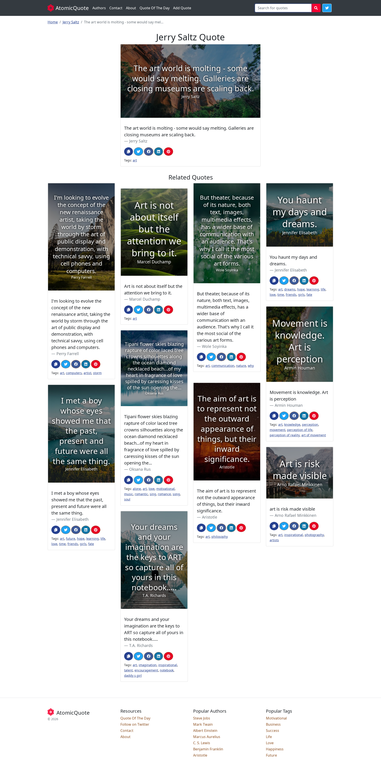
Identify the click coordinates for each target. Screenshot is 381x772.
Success (272, 730)
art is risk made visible (292, 509)
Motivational (276, 718)
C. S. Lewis (201, 742)
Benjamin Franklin (208, 749)
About (131, 8)
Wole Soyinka (214, 346)
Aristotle (209, 517)
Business (273, 724)
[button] (327, 8)
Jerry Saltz (71, 22)
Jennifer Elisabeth (291, 270)
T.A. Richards (141, 645)
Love (270, 742)
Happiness (275, 749)
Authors (99, 8)
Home (53, 22)
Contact (115, 8)
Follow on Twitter (134, 724)
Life (269, 736)
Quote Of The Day (155, 8)
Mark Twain (203, 724)
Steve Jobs (201, 718)
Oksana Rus (140, 469)
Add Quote (182, 8)
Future (271, 755)
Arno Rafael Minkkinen (295, 515)
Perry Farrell (67, 353)
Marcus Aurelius (206, 736)
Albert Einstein (205, 730)
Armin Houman (289, 405)
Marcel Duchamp (144, 299)
